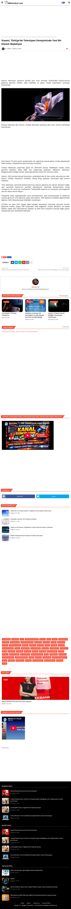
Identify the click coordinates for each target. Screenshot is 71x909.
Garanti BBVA (14, 654)
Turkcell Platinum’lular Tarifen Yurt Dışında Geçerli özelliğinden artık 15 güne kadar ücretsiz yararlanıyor (36, 800)
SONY (54, 642)
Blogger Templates (27, 905)
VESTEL (41, 645)
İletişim (12, 878)
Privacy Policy (46, 903)
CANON (43, 651)
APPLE (26, 645)
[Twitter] (16, 262)
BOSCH (12, 660)
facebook (20, 496)
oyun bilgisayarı (50, 660)
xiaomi (11, 37)
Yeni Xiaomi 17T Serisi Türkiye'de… (9, 314)
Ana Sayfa (4, 37)
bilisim (34, 287)
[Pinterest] (23, 262)
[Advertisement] (35, 20)
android (60, 660)
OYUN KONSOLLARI (28, 642)
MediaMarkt (64, 639)
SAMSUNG (7, 639)
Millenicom (20, 660)
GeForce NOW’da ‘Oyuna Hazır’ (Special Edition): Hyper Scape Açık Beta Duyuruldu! (34, 887)
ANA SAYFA (5, 748)
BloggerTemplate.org (50, 905)
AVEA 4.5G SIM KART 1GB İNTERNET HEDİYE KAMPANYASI (26, 870)
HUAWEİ (16, 639)
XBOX (61, 651)
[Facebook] (12, 262)
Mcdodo (20, 651)
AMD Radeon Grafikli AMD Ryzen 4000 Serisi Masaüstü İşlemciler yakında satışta (33, 895)
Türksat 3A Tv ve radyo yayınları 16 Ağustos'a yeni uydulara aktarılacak (30, 511)
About (29, 903)
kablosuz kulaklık (8, 648)
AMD (18, 648)
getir (32, 657)
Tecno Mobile (25, 654)
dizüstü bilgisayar (37, 654)
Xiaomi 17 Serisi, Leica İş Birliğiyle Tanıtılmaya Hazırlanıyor (56, 315)
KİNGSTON (26, 648)
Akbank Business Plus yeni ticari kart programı (16, 701)
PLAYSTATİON (36, 648)
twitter (54, 496)
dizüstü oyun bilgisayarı (60, 657)
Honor (43, 639)
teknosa (47, 642)
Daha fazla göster (64, 295)
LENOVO (39, 642)
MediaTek (54, 654)
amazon (28, 651)
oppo (55, 639)
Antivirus (62, 642)
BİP (5, 651)
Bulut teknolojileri (8, 657)
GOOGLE (12, 651)
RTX (5, 663)
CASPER (6, 642)
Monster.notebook (15, 645)
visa (5, 660)
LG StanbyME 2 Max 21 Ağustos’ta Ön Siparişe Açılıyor (25, 807)
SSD (48, 645)
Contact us (36, 903)
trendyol (46, 648)
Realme (33, 645)
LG (22, 639)
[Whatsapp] (20, 262)
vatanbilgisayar (39, 660)
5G (49, 639)
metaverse (47, 657)
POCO (35, 651)
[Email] (27, 262)
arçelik (29, 660)
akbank (62, 645)
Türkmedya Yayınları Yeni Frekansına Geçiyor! (23, 519)
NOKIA (54, 645)
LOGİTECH (64, 648)
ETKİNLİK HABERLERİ (32, 639)
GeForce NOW (52, 651)
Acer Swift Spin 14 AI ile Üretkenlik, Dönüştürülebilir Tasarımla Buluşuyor (31, 815)
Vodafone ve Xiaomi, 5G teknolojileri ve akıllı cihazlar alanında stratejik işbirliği (34, 315)
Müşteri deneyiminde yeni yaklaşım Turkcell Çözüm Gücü (26, 535)
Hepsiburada (15, 642)
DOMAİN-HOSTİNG (22, 657)
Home (22, 903)
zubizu (6, 654)
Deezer (39, 657)
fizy (47, 654)
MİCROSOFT (55, 648)
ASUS (5, 645)
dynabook (63, 654)
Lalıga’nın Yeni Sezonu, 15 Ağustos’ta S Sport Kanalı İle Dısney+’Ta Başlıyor (31, 527)
